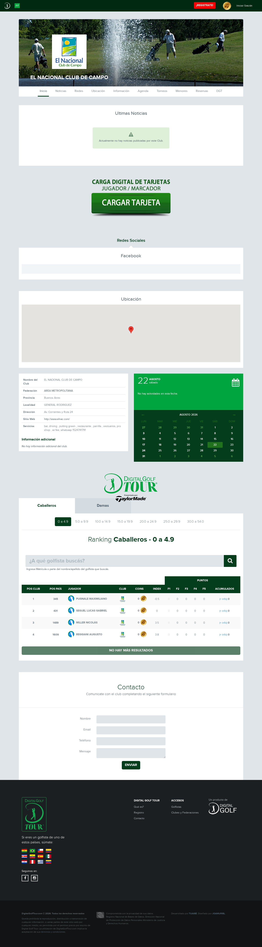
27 (188, 450)
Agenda (143, 91)
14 (201, 439)
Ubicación (98, 91)
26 (174, 450)
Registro (139, 812)
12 (175, 439)
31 (143, 456)
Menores (181, 91)
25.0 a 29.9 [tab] (171, 522)
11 (160, 439)
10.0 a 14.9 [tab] (102, 522)
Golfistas (176, 806)
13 (188, 439)
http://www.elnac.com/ (57, 419)
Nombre (85, 719)
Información (121, 91)
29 (215, 450)
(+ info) (223, 599)
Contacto (139, 818)
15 (215, 439)
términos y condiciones (53, 932)
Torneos (162, 91)
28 (201, 450)
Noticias (60, 91)
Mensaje (85, 751)
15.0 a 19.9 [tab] (125, 522)
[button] (131, 329)
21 (201, 444)
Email (87, 729)
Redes (79, 91)
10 (143, 439)
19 (175, 444)
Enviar (131, 765)
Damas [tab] (103, 505)
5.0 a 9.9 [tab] (81, 522)
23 (231, 444)
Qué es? (139, 806)
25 (159, 450)
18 (160, 444)
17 (143, 444)
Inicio (43, 91)
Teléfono (85, 740)
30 (232, 450)
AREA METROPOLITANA (58, 390)
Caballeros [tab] (46, 505)
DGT (219, 91)
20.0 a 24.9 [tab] (148, 522)
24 (143, 450)
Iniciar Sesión (244, 5)
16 (232, 439)
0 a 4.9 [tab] (63, 522)
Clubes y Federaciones (185, 812)
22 (215, 444)
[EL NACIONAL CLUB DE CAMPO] (122, 598)
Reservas (202, 91)
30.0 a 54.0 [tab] (195, 522)
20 (188, 444)
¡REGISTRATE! (204, 5)
